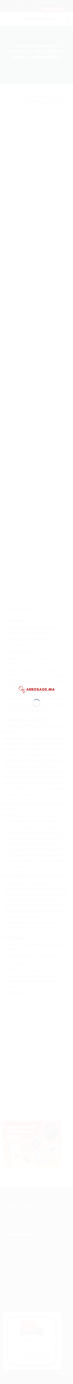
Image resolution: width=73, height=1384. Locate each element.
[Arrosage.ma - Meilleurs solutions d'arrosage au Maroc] (36, 689)
